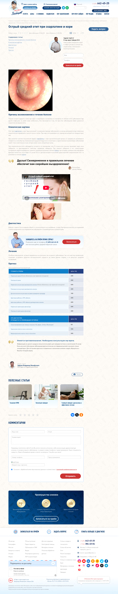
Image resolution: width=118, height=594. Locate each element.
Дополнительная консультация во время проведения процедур (28, 293)
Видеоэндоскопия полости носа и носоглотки (23, 333)
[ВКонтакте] (73, 415)
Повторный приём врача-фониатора (20, 311)
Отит (61, 550)
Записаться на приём (46, 518)
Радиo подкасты (30, 544)
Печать (79, 374)
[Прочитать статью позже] (71, 33)
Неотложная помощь (48, 544)
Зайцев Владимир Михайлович (28, 365)
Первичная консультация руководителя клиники (24, 284)
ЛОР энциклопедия (31, 557)
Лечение (11, 47)
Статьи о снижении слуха (68, 560)
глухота (56, 150)
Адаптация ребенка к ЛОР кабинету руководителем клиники (27, 302)
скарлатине (18, 131)
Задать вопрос (98, 29)
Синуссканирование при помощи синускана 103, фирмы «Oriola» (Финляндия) (32, 324)
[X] (77, 415)
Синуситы (63, 557)
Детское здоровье (47, 541)
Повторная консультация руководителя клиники (24, 289)
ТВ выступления (30, 541)
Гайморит (63, 572)
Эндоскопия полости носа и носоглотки (21, 329)
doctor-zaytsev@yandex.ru (88, 553)
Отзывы (10, 553)
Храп (61, 563)
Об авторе (11, 541)
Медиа (10, 557)
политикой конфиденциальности (66, 469)
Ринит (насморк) (65, 553)
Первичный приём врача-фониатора (21, 306)
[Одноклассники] (81, 415)
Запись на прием (30, 8)
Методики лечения (47, 547)
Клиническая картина (15, 42)
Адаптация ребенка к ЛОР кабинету (20, 298)
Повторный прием (16, 280)
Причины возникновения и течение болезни (22, 40)
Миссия (10, 547)
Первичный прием (16, 276)
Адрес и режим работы (30, 4)
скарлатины (40, 139)
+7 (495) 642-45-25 (52, 242)
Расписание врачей (51, 4)
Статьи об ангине (65, 547)
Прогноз (11, 50)
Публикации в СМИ (31, 547)
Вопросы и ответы (14, 550)
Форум (27, 550)
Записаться (71, 241)
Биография (11, 544)
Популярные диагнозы (32, 553)
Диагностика (12, 45)
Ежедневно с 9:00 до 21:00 (88, 556)
